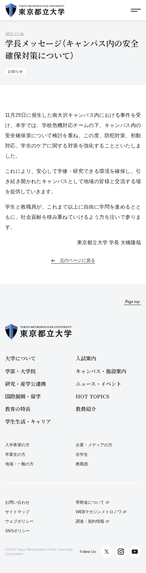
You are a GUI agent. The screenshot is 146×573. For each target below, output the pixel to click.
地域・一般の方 (19, 464)
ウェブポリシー (19, 521)
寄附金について (90, 502)
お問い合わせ (17, 502)
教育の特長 (18, 408)
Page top (132, 301)
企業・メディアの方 (94, 445)
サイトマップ (17, 512)
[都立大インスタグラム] (121, 551)
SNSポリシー (17, 531)
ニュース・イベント (98, 383)
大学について (20, 358)
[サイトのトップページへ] (35, 10)
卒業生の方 (15, 454)
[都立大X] (107, 551)
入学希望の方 (17, 445)
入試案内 (86, 358)
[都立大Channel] (135, 551)
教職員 (82, 464)
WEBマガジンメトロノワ (99, 512)
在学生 (82, 454)
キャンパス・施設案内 (101, 371)
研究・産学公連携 (25, 383)
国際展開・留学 (23, 396)
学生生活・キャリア (28, 421)
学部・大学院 (20, 371)
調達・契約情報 (90, 521)
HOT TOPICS (92, 396)
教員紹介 (86, 408)
